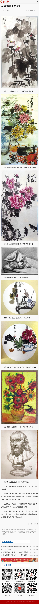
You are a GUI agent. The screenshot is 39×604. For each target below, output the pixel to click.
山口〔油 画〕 (7, 549)
